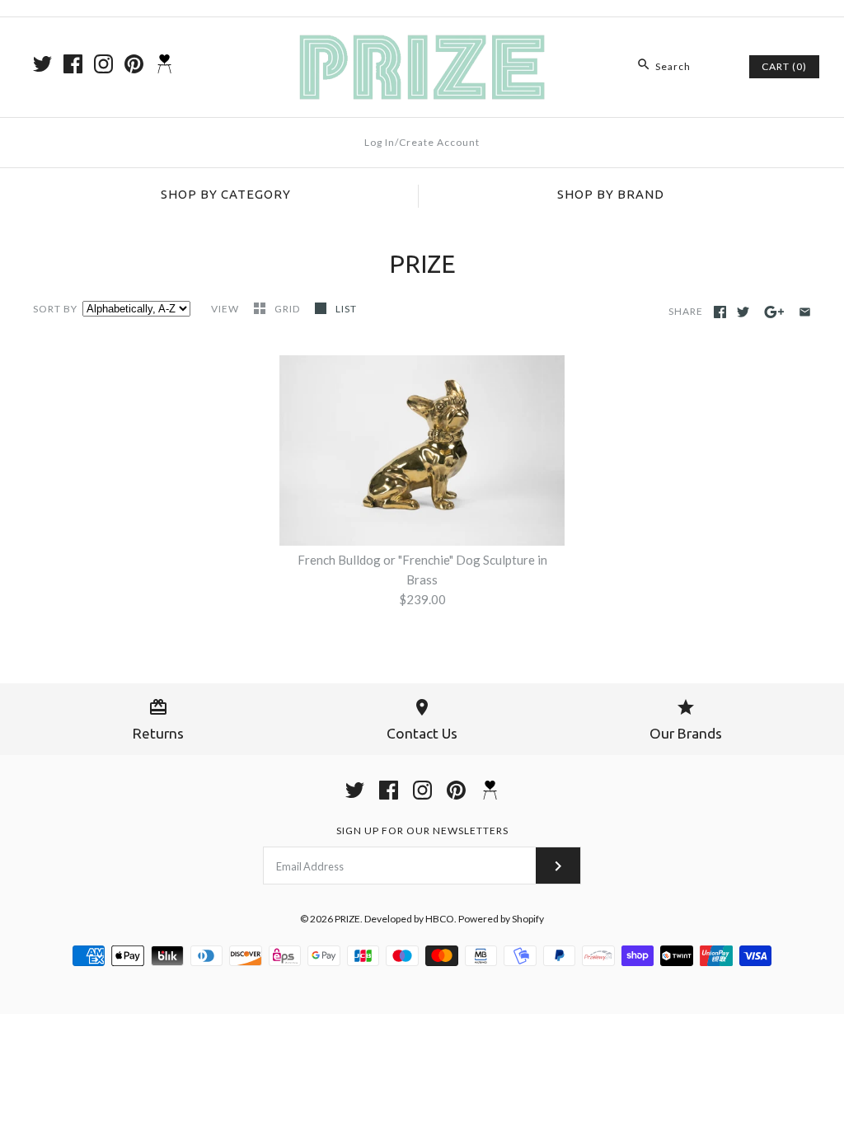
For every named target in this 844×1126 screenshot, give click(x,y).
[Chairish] (164, 63)
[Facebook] (72, 63)
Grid (288, 309)
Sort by (55, 309)
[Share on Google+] (774, 312)
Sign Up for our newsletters (422, 830)
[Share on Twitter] (743, 312)
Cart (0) (784, 66)
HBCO (439, 919)
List (346, 309)
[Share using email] (805, 312)
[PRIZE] (422, 43)
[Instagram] (103, 63)
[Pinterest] (133, 63)
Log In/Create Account (422, 142)
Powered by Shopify (501, 919)
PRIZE (347, 919)
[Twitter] (42, 63)
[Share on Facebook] (720, 312)
